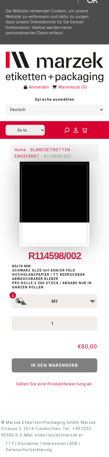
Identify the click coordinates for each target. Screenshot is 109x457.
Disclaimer (28, 443)
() (84, 87)
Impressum (54, 443)
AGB (73, 443)
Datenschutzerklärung (29, 449)
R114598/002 (57, 156)
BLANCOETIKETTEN (50, 150)
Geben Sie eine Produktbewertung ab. (54, 384)
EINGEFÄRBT (27, 156)
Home (20, 150)
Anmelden (39, 87)
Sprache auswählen (54, 99)
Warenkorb (69, 87)
